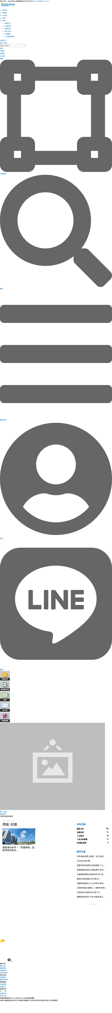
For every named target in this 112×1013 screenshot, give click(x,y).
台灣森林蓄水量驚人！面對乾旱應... (91, 887)
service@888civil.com (41, 1)
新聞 (3, 821)
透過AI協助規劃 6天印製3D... (88, 878)
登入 (4, 40)
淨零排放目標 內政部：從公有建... (91, 856)
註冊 (1, 40)
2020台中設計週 (83, 860)
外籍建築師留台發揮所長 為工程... (91, 874)
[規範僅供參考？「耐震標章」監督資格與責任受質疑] (18, 836)
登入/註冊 (3, 43)
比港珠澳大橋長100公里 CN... (89, 892)
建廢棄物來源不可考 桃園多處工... (91, 896)
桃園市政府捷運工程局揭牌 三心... (91, 865)
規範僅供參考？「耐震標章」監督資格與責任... (18, 849)
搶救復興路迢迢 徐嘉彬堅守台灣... (91, 869)
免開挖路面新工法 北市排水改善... (91, 883)
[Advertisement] (93, 919)
